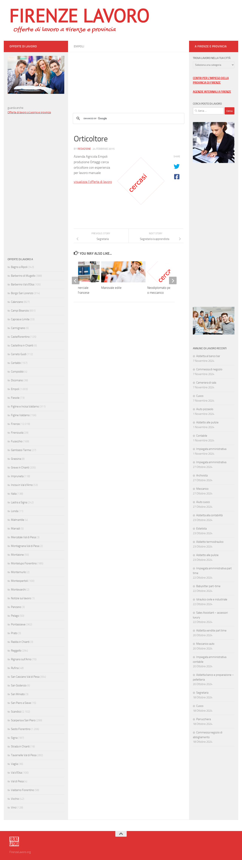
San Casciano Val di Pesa (25, 676)
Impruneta (17, 476)
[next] (173, 280)
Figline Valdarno (20, 415)
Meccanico (202, 488)
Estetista (201, 528)
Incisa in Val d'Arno (22, 485)
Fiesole (15, 397)
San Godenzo (18, 685)
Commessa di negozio (209, 369)
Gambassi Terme (21, 450)
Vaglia (14, 764)
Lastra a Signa (19, 502)
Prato (14, 633)
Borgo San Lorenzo (22, 293)
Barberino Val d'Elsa (22, 284)
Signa (14, 737)
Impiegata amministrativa (211, 449)
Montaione (17, 554)
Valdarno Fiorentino (22, 790)
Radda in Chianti (20, 642)
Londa (14, 511)
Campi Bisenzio (20, 310)
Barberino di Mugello (23, 275)
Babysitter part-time (208, 586)
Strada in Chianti (20, 746)
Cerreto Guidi (18, 354)
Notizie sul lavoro (21, 598)
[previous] (75, 280)
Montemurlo (18, 572)
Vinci (13, 807)
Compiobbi (17, 371)
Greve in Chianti (20, 467)
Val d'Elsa (16, 772)
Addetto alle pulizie (207, 422)
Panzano (16, 607)
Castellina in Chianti (22, 345)
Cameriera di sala (206, 382)
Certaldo (16, 363)
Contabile (201, 435)
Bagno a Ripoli (19, 267)
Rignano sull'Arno (21, 659)
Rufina (15, 668)
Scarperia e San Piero (23, 720)
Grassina (16, 459)
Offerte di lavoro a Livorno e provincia (29, 112)
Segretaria (202, 692)
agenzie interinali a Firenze (212, 91)
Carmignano (18, 328)
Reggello (16, 650)
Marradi (15, 528)
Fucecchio (16, 441)
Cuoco (199, 396)
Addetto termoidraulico (209, 542)
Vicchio (15, 798)
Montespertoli (19, 581)
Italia (13, 493)
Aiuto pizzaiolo (204, 409)
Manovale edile (111, 288)
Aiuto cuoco (203, 502)
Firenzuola (17, 432)
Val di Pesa (17, 781)
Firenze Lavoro (79, 15)
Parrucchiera (203, 719)
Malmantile (17, 520)
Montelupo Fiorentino (24, 563)
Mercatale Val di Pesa (23, 537)
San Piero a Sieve (21, 703)
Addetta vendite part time (211, 630)
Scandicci (16, 711)
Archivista (202, 475)
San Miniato (18, 694)
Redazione (84, 148)
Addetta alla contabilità (209, 515)
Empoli (79, 46)
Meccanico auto (205, 643)
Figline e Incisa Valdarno (25, 406)
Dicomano (17, 380)
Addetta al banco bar (208, 356)
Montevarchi (18, 589)
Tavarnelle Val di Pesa (23, 755)
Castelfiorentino (20, 336)
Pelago (15, 615)
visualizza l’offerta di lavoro (93, 182)
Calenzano (17, 302)
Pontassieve (18, 624)
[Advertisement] (128, 78)
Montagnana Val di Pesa (25, 546)
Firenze (15, 424)
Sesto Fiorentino (20, 729)
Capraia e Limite (20, 319)
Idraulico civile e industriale (211, 599)
